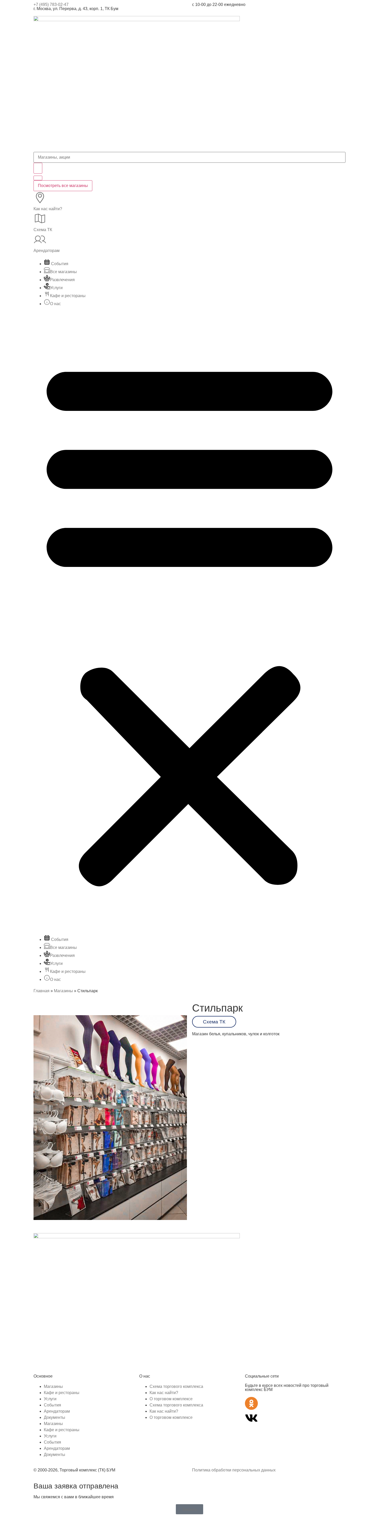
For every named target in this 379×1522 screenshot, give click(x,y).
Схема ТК (43, 229)
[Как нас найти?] (40, 197)
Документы (54, 1417)
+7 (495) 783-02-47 (51, 4)
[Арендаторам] (40, 239)
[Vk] (251, 1418)
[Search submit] (38, 168)
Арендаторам (47, 250)
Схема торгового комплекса (176, 1386)
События (59, 264)
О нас (55, 304)
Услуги (56, 288)
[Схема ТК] (40, 218)
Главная (42, 991)
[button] (189, 621)
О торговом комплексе (171, 1399)
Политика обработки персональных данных (234, 1470)
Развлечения (62, 280)
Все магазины (63, 272)
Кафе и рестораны (68, 296)
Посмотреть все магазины (63, 185)
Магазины (63, 991)
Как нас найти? (48, 209)
